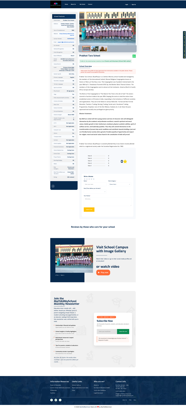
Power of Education (55, 385)
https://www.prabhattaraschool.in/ (66, 34)
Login (126, 4)
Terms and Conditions (100, 390)
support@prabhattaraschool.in (66, 42)
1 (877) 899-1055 (120, 391)
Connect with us (76, 385)
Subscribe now (123, 331)
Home (66, 4)
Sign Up (134, 4)
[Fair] (87, 179)
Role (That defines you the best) (92, 188)
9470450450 (70, 38)
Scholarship (53, 390)
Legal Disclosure (98, 393)
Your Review (87, 196)
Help (135, 400)
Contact (90, 4)
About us (96, 385)
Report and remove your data (80, 388)
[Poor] (85, 179)
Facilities (52, 393)
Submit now (89, 209)
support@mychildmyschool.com (124, 395)
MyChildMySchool (106, 407)
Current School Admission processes (60, 388)
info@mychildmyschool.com (123, 394)
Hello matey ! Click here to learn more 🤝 (184, 45)
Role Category (112, 181)
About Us (73, 4)
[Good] (89, 179)
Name (85, 181)
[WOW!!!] (94, 179)
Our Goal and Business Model (102, 388)
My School (82, 4)
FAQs (73, 390)
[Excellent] (91, 179)
